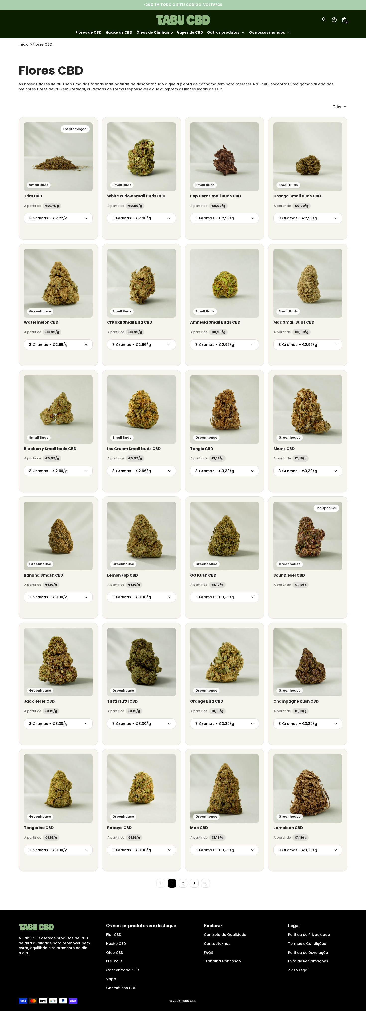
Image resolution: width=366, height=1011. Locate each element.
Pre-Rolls (114, 961)
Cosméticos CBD (121, 987)
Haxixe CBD (116, 943)
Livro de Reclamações (308, 961)
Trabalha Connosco (222, 961)
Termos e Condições (307, 943)
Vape (111, 978)
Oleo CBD (114, 952)
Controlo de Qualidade (225, 934)
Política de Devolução (308, 952)
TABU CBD (189, 1001)
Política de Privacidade (309, 934)
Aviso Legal (298, 970)
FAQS (208, 952)
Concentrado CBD (122, 970)
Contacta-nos (217, 943)
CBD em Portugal (69, 89)
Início (24, 44)
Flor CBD (113, 934)
